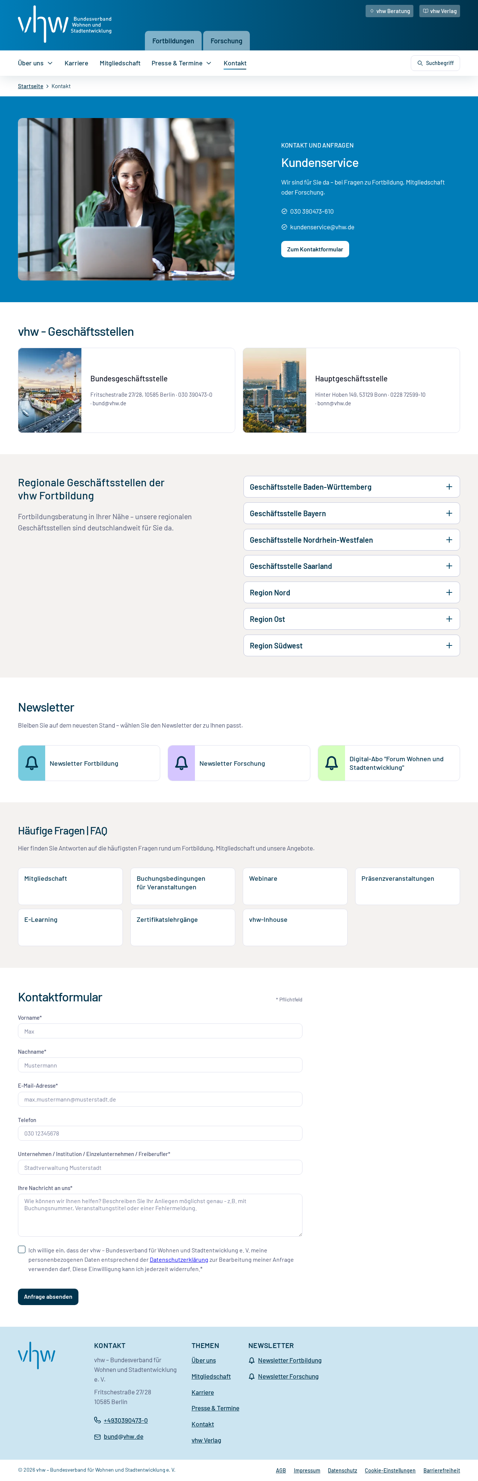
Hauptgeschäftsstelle (351, 378)
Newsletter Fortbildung (290, 1360)
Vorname (29, 1017)
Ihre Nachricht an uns (44, 1187)
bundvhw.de (123, 1436)
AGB (281, 1470)
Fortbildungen (173, 40)
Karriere (76, 63)
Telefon (27, 1119)
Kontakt (235, 63)
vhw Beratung (393, 10)
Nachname (31, 1051)
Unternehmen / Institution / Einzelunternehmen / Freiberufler (93, 1153)
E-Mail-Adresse (37, 1085)
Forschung (226, 40)
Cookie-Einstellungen (390, 1470)
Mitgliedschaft (120, 63)
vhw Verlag (443, 10)
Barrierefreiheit (441, 1470)
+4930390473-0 (126, 1420)
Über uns (31, 63)
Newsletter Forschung (288, 1376)
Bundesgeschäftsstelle (129, 378)
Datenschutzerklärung (179, 1259)
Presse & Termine (177, 63)
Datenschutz (342, 1470)
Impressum (307, 1470)
